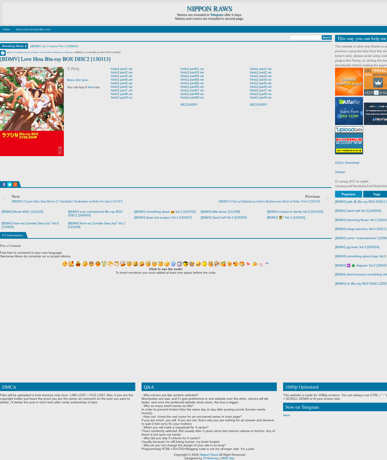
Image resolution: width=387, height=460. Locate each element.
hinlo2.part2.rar (122, 72)
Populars (348, 194)
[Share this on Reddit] (15, 184)
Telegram (216, 14)
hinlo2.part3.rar (122, 76)
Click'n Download (347, 162)
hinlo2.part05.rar (192, 83)
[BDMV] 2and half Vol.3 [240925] (224, 217)
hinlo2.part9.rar (122, 97)
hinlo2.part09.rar (192, 97)
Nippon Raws (209, 8)
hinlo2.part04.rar (192, 79)
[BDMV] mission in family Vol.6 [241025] (295, 211)
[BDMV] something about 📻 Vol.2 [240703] (165, 211)
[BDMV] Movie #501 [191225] (22, 211)
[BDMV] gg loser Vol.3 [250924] (357, 247)
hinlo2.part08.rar (192, 94)
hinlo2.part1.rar (122, 69)
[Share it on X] (9, 184)
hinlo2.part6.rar (122, 86)
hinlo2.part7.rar (122, 90)
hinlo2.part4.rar (122, 79)
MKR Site (227, 458)
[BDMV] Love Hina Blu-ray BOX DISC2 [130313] (55, 58)
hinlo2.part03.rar (192, 76)
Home (6, 29)
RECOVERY (189, 104)
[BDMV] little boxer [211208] (220, 211)
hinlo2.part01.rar (192, 69)
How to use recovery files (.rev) (33, 29)
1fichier (340, 172)
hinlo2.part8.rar (122, 94)
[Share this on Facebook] (4, 184)
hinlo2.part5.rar (122, 83)
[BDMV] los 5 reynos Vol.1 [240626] (54, 46)
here (91, 87)
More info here (77, 80)
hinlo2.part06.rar (192, 86)
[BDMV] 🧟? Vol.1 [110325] (286, 217)
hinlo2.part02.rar (192, 72)
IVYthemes (211, 458)
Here (286, 415)
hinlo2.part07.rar (192, 90)
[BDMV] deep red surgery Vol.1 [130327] (163, 217)
